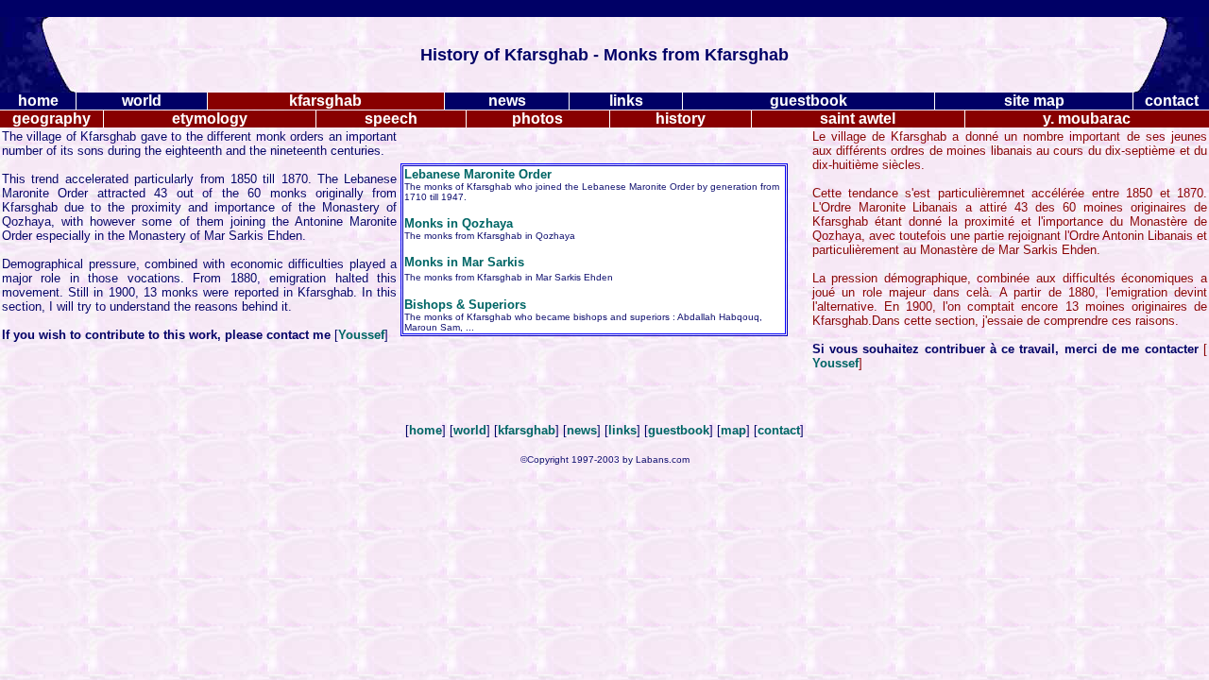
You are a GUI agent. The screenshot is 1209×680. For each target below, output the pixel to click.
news (582, 430)
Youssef (361, 335)
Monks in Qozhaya (458, 223)
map (733, 430)
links (622, 430)
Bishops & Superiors (465, 305)
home (425, 430)
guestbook (678, 430)
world (469, 430)
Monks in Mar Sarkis (464, 262)
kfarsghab (526, 430)
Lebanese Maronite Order (478, 174)
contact (779, 430)
